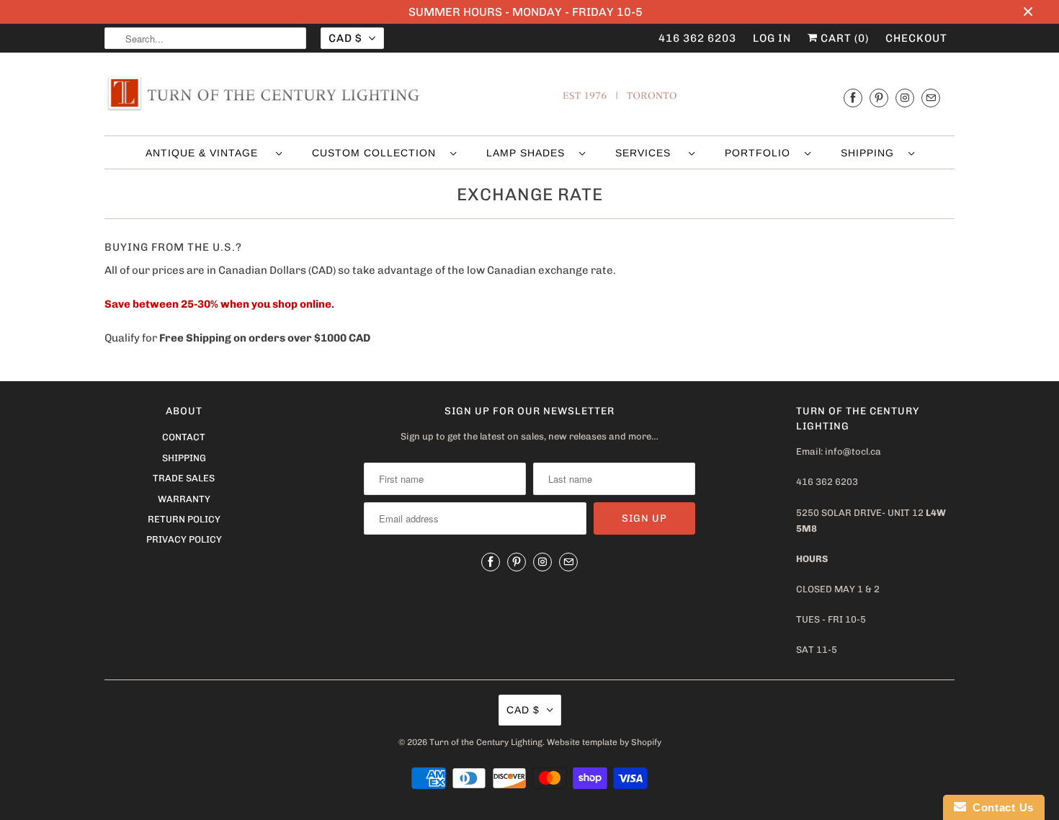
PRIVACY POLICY (184, 539)
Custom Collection (377, 153)
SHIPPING (871, 153)
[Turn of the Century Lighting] (529, 97)
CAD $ (345, 38)
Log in (772, 38)
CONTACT (183, 437)
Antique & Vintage (207, 153)
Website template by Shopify (604, 742)
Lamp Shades (529, 153)
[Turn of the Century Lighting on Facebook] (853, 97)
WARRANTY (184, 499)
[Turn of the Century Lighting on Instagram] (904, 97)
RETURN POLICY (184, 519)
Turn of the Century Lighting (485, 742)
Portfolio (761, 153)
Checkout (916, 38)
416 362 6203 (697, 38)
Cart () (843, 38)
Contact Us (1000, 807)
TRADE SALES (184, 478)
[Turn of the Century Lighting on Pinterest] (879, 97)
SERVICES (648, 153)
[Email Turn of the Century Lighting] (930, 97)
